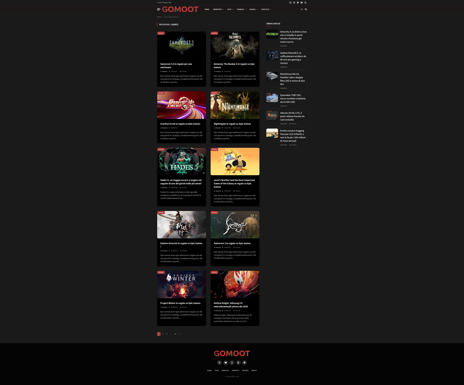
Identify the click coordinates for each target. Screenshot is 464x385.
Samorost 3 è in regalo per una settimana (176, 65)
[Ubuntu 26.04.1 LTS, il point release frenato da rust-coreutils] (272, 115)
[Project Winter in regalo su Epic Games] (181, 284)
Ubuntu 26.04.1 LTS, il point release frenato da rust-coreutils (292, 116)
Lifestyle (265, 9)
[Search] (305, 9)
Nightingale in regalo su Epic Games (232, 123)
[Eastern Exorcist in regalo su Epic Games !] (181, 224)
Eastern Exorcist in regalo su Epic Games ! (181, 245)
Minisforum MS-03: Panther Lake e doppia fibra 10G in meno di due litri (292, 79)
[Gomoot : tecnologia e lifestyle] (180, 9)
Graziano (165, 71)
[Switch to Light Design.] (301, 9)
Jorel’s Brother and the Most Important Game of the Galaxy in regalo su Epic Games (234, 183)
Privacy (245, 370)
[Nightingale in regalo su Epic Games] (235, 105)
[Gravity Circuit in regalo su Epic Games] (181, 105)
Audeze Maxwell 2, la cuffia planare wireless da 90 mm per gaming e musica (293, 57)
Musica (253, 9)
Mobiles (240, 9)
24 (175, 334)
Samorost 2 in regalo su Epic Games (232, 243)
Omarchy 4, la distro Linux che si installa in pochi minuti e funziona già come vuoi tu (293, 36)
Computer (217, 9)
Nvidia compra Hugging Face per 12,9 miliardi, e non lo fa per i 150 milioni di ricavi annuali (293, 135)
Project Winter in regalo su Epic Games (180, 303)
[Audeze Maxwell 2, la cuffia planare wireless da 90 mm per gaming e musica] (272, 55)
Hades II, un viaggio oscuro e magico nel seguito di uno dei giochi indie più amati (181, 181)
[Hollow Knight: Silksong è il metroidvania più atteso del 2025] (235, 284)
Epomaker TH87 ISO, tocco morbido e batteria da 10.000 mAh (292, 98)
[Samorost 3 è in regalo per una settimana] (181, 45)
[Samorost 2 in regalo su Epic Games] (235, 224)
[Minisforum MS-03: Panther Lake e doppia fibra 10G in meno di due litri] (272, 76)
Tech (229, 9)
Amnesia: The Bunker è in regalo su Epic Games (234, 65)
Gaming (160, 33)
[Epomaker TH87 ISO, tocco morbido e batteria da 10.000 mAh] (272, 97)
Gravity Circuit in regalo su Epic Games (180, 123)
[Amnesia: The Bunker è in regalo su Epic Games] (235, 45)
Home (207, 9)
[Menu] (158, 9)
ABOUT (254, 370)
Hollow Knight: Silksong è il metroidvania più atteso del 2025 (231, 304)
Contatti (235, 370)
